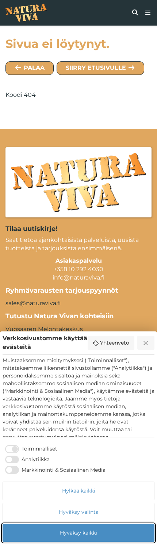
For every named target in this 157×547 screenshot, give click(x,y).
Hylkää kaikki (78, 490)
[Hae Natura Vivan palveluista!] (135, 12)
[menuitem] (135, 12)
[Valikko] (148, 13)
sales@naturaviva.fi (33, 303)
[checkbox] (30, 449)
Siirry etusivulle (97, 67)
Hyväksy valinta (79, 512)
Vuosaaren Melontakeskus (44, 329)
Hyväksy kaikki (78, 532)
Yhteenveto (114, 342)
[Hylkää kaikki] (146, 343)
